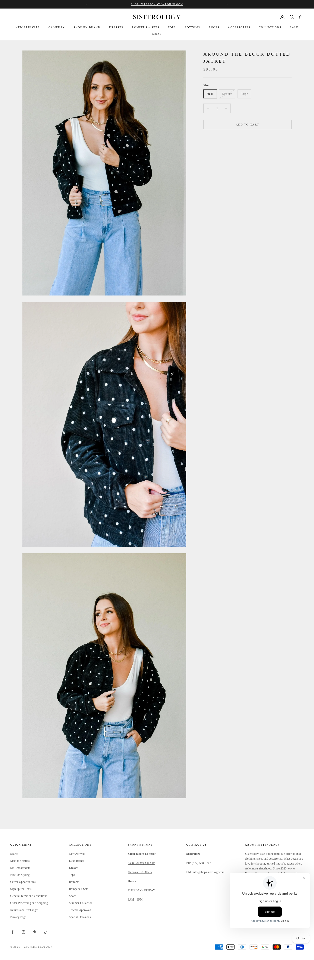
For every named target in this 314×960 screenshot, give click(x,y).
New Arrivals (77, 853)
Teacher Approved (80, 910)
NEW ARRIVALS (28, 27)
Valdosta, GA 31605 (140, 872)
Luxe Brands (76, 860)
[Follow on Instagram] (23, 932)
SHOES (214, 27)
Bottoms (74, 882)
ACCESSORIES (239, 27)
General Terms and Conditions (28, 896)
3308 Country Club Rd (141, 863)
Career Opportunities (22, 882)
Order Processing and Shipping (29, 903)
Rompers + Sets (78, 889)
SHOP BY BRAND (86, 27)
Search (14, 853)
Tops (72, 874)
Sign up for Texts (20, 889)
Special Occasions (80, 917)
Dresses (73, 867)
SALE (294, 27)
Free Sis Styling (20, 874)
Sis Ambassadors (20, 867)
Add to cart (247, 124)
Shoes (72, 896)
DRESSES (116, 27)
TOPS (172, 27)
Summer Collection (80, 903)
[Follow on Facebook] (12, 932)
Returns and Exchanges (24, 910)
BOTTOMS (192, 27)
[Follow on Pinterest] (34, 932)
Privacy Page (18, 917)
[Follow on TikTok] (46, 932)
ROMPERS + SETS (145, 27)
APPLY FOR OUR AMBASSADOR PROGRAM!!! (157, 5)
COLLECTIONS (270, 27)
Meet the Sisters (19, 860)
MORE (157, 33)
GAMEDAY (56, 27)
